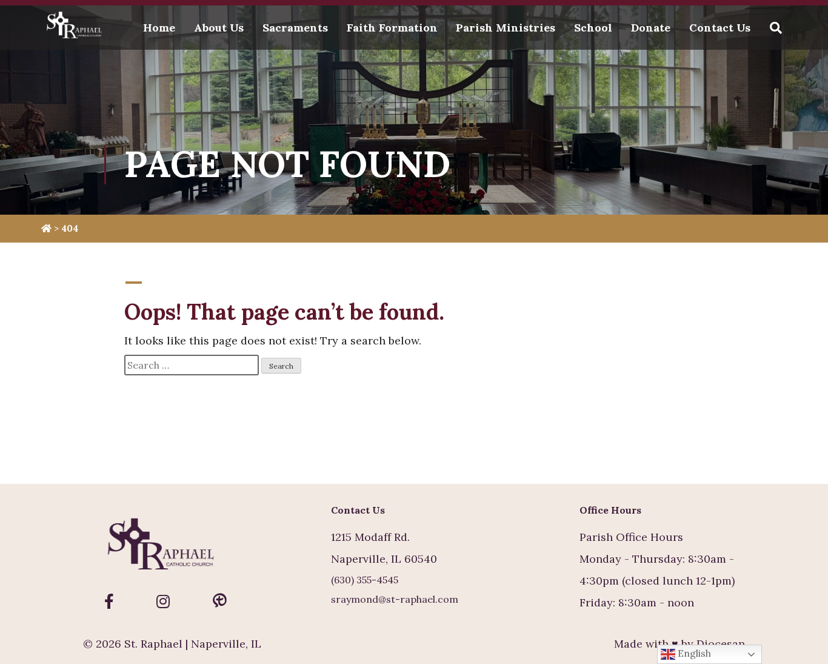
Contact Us (719, 28)
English (693, 653)
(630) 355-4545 (364, 580)
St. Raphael (153, 644)
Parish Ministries (505, 28)
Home (159, 28)
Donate (650, 28)
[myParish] (219, 601)
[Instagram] (163, 601)
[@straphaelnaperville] (109, 601)
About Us (219, 28)
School (593, 28)
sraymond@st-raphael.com (394, 599)
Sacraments (295, 28)
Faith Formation (392, 28)
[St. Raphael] (76, 28)
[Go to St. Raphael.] (46, 228)
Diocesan (720, 644)
